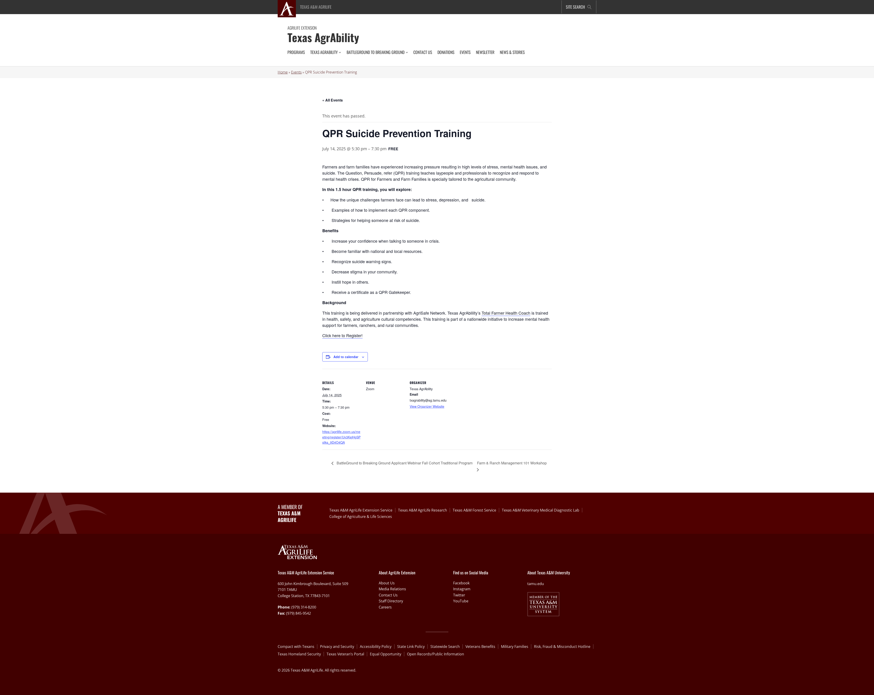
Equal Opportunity (385, 654)
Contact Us (388, 595)
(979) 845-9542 (298, 613)
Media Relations (392, 588)
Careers (385, 607)
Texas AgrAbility (323, 37)
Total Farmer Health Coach (506, 313)
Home (283, 72)
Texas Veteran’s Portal (345, 654)
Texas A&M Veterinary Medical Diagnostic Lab (540, 510)
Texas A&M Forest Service (474, 510)
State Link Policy (411, 646)
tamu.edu (535, 583)
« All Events (332, 100)
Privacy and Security (337, 646)
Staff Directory (391, 600)
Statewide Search (445, 646)
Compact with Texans (296, 646)
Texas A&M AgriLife (315, 7)
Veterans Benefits (480, 646)
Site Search (575, 7)
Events (296, 72)
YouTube (460, 600)
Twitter (459, 595)
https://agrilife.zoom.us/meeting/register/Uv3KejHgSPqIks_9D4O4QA (341, 436)
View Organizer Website (427, 406)
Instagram (461, 588)
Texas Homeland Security (299, 654)
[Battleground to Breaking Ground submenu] (407, 52)
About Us (387, 583)
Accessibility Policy (375, 646)
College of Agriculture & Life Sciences (360, 516)
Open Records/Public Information (435, 654)
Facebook (461, 583)
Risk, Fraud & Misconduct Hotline (562, 646)
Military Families (514, 646)
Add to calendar (345, 356)
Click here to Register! (342, 335)
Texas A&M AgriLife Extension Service (360, 510)
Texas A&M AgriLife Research (422, 510)
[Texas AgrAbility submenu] (340, 52)
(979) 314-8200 (303, 607)
